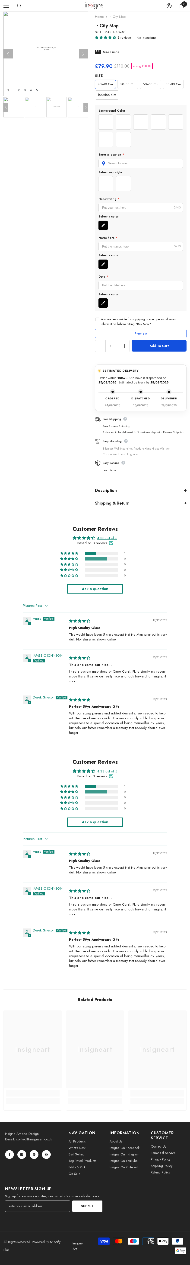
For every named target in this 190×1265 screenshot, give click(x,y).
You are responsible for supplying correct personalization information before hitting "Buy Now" (139, 321)
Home (99, 16)
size (99, 75)
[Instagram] (21, 1154)
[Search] (19, 6)
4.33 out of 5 (107, 538)
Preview (141, 333)
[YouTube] (46, 1154)
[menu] (6, 6)
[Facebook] (9, 1154)
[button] (106, 37)
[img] (79, 621)
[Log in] (169, 6)
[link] (33, 1093)
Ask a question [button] (95, 588)
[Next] (83, 53)
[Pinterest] (34, 1154)
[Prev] (8, 53)
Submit (87, 1206)
